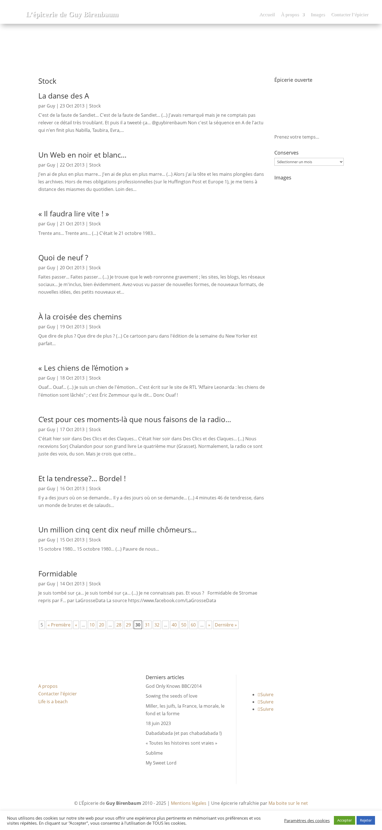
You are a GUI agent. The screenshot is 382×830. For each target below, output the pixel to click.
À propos (289, 15)
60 (193, 625)
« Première (59, 625)
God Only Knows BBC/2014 (174, 686)
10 (92, 625)
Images (317, 15)
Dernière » (226, 625)
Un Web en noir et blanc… (82, 155)
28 (118, 625)
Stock (95, 106)
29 (128, 625)
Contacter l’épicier (349, 15)
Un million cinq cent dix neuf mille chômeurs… (117, 530)
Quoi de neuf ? (63, 257)
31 (147, 625)
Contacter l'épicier (57, 694)
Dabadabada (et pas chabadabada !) (184, 733)
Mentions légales (188, 803)
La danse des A (63, 96)
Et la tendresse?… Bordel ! (82, 478)
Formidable (57, 574)
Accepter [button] (344, 820)
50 (183, 625)
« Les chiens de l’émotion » (83, 368)
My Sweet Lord (161, 763)
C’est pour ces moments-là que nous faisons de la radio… (134, 419)
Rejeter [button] (366, 820)
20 (101, 625)
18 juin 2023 (158, 723)
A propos (48, 686)
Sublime (154, 753)
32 (156, 625)
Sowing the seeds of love (171, 696)
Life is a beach (53, 701)
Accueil (266, 15)
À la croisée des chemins (80, 317)
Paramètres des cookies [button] (307, 820)
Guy (51, 106)
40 (174, 625)
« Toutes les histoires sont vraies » (181, 743)
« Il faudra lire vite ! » (73, 214)
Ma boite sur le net (288, 803)
